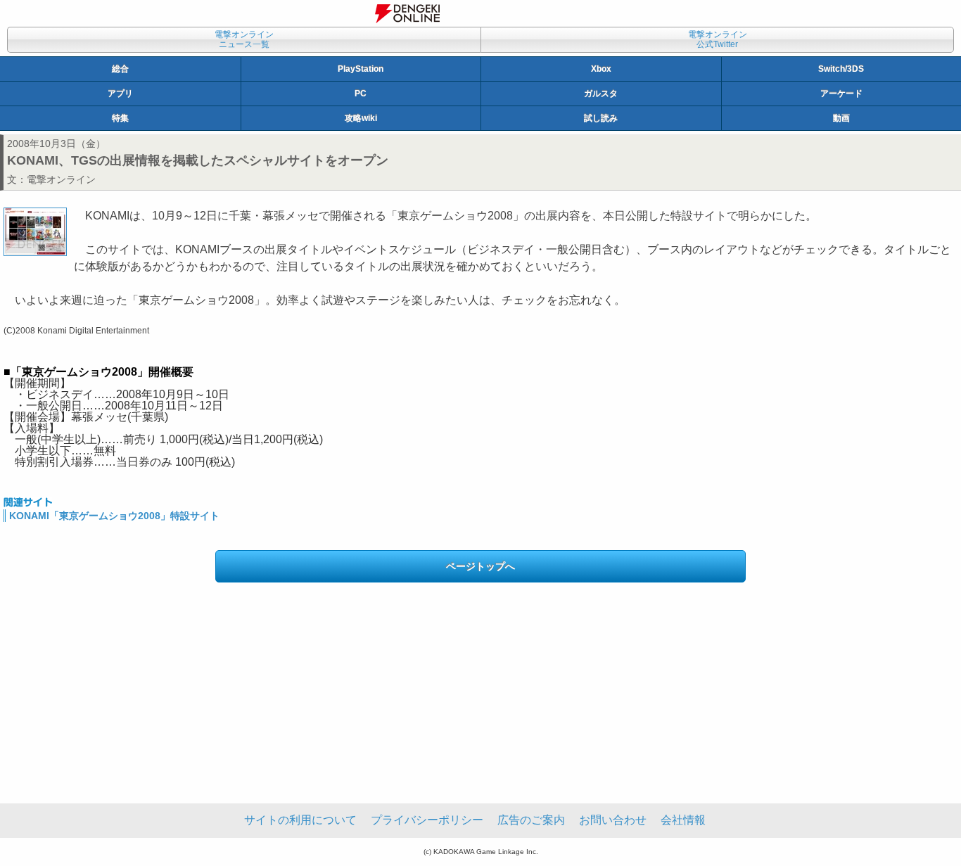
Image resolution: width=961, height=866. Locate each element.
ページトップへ (480, 566)
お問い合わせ (613, 820)
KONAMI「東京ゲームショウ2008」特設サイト (114, 515)
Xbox (601, 69)
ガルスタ (601, 93)
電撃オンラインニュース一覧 (244, 39)
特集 (120, 118)
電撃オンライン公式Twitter (717, 39)
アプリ (120, 93)
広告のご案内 (531, 820)
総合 (120, 69)
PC (361, 93)
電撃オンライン (61, 179)
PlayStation (360, 69)
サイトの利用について (300, 820)
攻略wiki (361, 118)
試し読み (601, 118)
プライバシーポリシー (427, 820)
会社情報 (683, 820)
